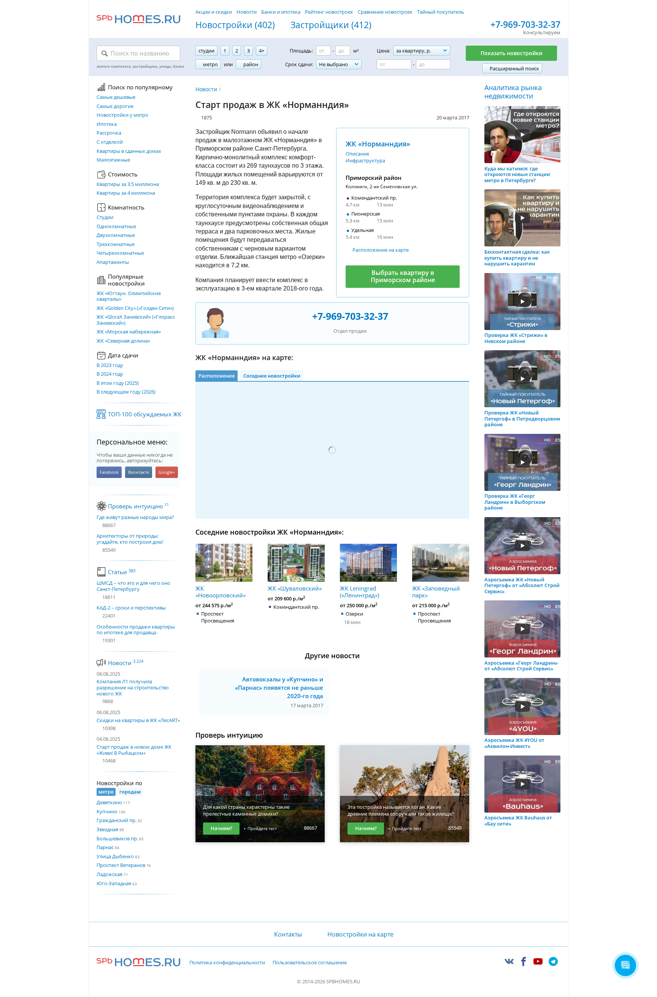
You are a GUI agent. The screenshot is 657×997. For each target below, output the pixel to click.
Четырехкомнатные (120, 253)
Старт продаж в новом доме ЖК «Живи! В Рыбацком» (134, 749)
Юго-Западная (114, 883)
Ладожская (109, 874)
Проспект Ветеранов (121, 865)
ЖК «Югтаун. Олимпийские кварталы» (129, 296)
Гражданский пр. (116, 820)
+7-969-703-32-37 (525, 24)
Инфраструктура (365, 160)
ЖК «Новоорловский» (220, 591)
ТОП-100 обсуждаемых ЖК (144, 414)
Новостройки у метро (122, 115)
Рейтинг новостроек (329, 11)
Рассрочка (109, 133)
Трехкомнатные (116, 244)
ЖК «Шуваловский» (295, 588)
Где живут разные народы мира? (135, 517)
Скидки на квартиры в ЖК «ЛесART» (138, 720)
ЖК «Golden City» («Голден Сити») (135, 308)
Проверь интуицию (138, 506)
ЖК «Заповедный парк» (436, 591)
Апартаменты (113, 262)
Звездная (107, 829)
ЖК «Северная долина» (123, 341)
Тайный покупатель (440, 11)
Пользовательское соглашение (310, 963)
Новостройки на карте (360, 934)
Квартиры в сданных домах (129, 151)
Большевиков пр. (117, 838)
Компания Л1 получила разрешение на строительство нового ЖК (133, 687)
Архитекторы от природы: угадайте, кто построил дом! (130, 539)
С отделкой (110, 142)
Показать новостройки (511, 53)
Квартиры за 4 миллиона (126, 193)
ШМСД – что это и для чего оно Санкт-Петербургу (133, 586)
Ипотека (107, 124)
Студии (105, 217)
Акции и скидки (213, 11)
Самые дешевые (116, 97)
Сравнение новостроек (385, 11)
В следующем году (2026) (126, 392)
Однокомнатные (116, 227)
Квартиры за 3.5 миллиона (128, 184)
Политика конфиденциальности (227, 963)
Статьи (121, 571)
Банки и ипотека (280, 11)
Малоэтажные (113, 160)
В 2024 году (110, 374)
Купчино (107, 811)
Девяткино (109, 802)
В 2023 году (110, 365)
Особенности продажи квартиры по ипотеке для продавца (136, 630)
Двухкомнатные (116, 235)
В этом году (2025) (118, 383)
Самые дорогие (115, 106)
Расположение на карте (380, 249)
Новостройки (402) (235, 25)
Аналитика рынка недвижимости (513, 92)
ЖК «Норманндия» (378, 143)
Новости (246, 11)
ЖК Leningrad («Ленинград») (359, 591)
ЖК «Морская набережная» (129, 332)
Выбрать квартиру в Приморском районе (403, 276)
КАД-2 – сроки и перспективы (131, 608)
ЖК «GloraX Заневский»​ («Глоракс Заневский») (136, 320)
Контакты (288, 934)
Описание (357, 153)
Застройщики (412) (330, 25)
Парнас (105, 847)
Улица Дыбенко (115, 856)
